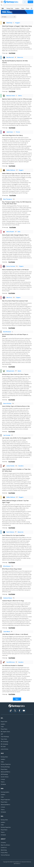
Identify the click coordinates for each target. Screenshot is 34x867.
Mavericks (20, 57)
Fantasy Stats (10, 8)
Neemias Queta (10, 95)
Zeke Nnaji (9, 22)
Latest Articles (4, 749)
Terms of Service (5, 855)
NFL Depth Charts (5, 731)
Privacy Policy (4, 852)
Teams (2, 782)
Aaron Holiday (7, 403)
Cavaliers (21, 466)
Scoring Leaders (5, 792)
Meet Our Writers (5, 845)
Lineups (3, 779)
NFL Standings (4, 741)
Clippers (21, 266)
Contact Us (4, 847)
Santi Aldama (10, 532)
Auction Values (4, 777)
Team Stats (4, 739)
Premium (30, 1)
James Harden (10, 466)
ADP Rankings (4, 774)
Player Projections (5, 799)
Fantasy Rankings (5, 767)
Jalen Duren (9, 132)
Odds (22, 8)
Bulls (19, 231)
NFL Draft (3, 746)
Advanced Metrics (5, 772)
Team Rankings (5, 736)
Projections (28, 8)
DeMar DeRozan (10, 170)
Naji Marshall (10, 57)
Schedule (3, 784)
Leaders (17, 8)
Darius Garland (10, 266)
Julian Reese (6, 631)
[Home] (10, 1)
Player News (4, 729)
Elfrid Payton (7, 566)
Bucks (19, 371)
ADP (2, 734)
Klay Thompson (7, 199)
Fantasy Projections (6, 764)
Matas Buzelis (10, 231)
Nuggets (17, 22)
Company (3, 842)
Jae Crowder (6, 435)
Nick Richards (7, 331)
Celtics (20, 95)
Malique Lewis (10, 371)
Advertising (4, 850)
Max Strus (9, 297)
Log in (25, 1)
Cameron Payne (7, 598)
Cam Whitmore (10, 662)
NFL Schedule (4, 744)
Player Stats (4, 721)
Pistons (18, 132)
